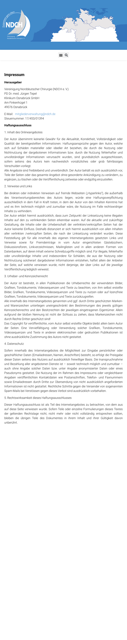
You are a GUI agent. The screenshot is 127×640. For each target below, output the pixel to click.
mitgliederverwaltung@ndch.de (35, 114)
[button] (61, 55)
